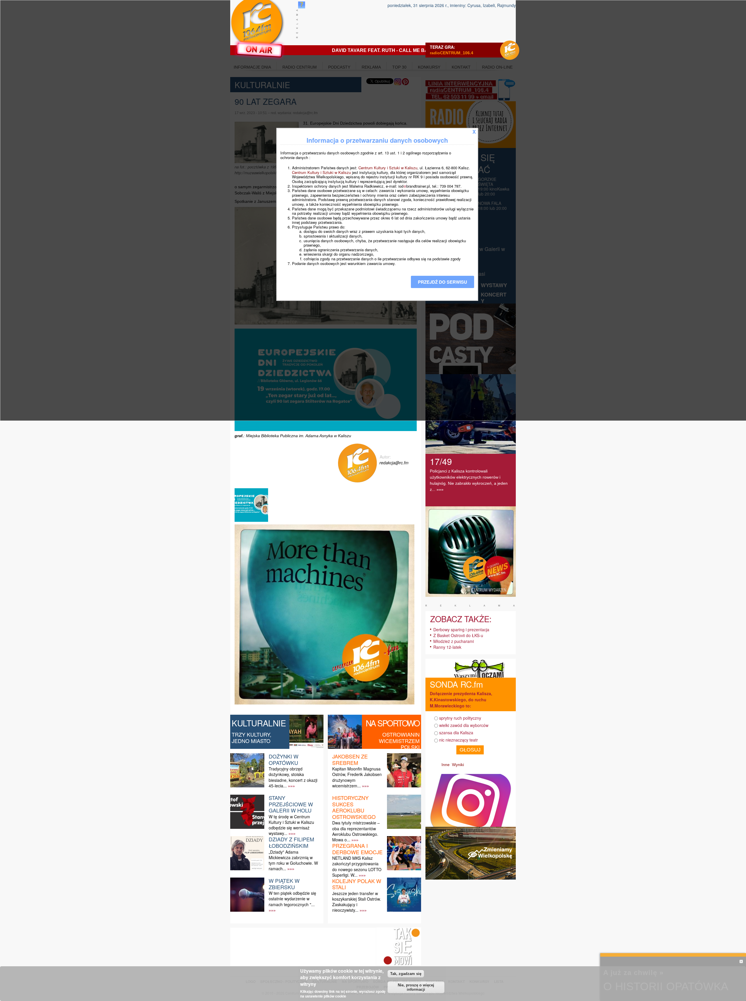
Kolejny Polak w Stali (356, 884)
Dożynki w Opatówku (283, 759)
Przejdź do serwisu (442, 282)
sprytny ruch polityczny (460, 718)
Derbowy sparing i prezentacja (461, 629)
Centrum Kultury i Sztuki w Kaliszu (387, 167)
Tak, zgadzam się (405, 974)
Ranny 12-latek (447, 647)
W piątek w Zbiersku (284, 884)
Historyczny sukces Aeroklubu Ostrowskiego (354, 807)
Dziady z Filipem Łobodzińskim (291, 842)
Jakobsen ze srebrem (350, 759)
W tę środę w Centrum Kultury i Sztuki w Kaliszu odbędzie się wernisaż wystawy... (291, 825)
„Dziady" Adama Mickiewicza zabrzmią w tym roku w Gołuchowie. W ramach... (293, 860)
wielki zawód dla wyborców (463, 725)
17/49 (441, 461)
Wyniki (458, 764)
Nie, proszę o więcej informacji (416, 987)
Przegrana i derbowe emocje (357, 849)
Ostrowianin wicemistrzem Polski (399, 740)
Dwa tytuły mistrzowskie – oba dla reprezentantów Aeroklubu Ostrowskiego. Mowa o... (356, 831)
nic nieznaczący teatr (458, 740)
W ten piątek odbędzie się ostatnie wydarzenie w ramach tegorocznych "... (292, 898)
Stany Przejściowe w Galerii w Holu (291, 804)
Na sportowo (393, 723)
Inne (445, 764)
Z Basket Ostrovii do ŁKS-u (458, 635)
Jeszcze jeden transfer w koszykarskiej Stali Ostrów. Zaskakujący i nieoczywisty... (356, 901)
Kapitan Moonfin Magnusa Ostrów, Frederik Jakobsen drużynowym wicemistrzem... (357, 777)
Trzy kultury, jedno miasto (251, 737)
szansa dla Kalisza (456, 732)
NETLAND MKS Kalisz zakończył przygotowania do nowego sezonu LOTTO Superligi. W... (356, 866)
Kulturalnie (259, 723)
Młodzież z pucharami (453, 641)
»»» (291, 786)
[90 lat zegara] (252, 521)
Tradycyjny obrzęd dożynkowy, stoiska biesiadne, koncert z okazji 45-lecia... (293, 777)
